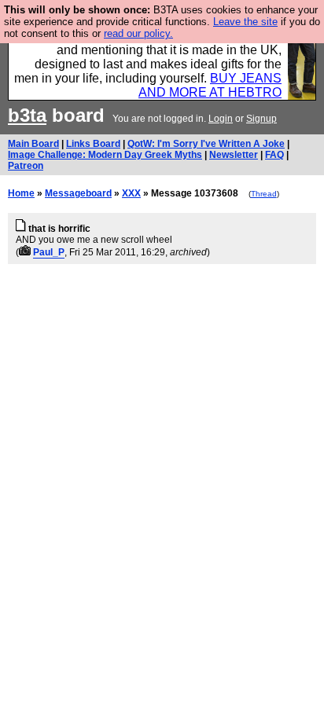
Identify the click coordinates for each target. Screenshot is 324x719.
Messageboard (78, 193)
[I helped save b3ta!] (25, 252)
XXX (131, 193)
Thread (264, 193)
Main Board (33, 143)
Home (21, 193)
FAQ (274, 154)
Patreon (25, 165)
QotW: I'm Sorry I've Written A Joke (206, 143)
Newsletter (233, 154)
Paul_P (48, 252)
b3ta (27, 115)
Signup (261, 118)
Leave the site (245, 22)
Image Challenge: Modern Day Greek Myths (105, 154)
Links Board (93, 143)
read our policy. (138, 33)
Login (220, 118)
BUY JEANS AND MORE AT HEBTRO (210, 85)
